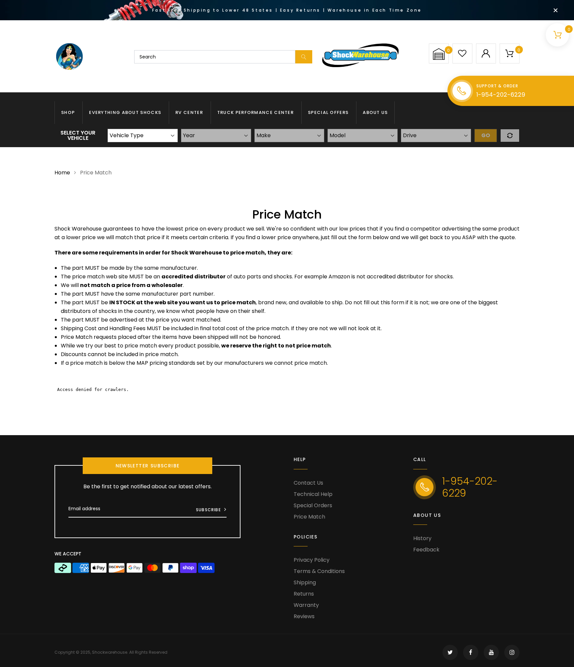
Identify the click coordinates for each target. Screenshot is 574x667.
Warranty (306, 605)
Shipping (305, 582)
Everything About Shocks (125, 112)
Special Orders (313, 505)
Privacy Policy (312, 560)
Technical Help (313, 494)
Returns (304, 594)
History (422, 538)
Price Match (309, 517)
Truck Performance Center (255, 112)
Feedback (426, 549)
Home (62, 172)
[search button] (303, 56)
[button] (438, 54)
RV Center (189, 112)
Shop (68, 112)
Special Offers (328, 112)
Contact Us (308, 483)
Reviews (304, 616)
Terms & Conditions (319, 571)
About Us (375, 112)
